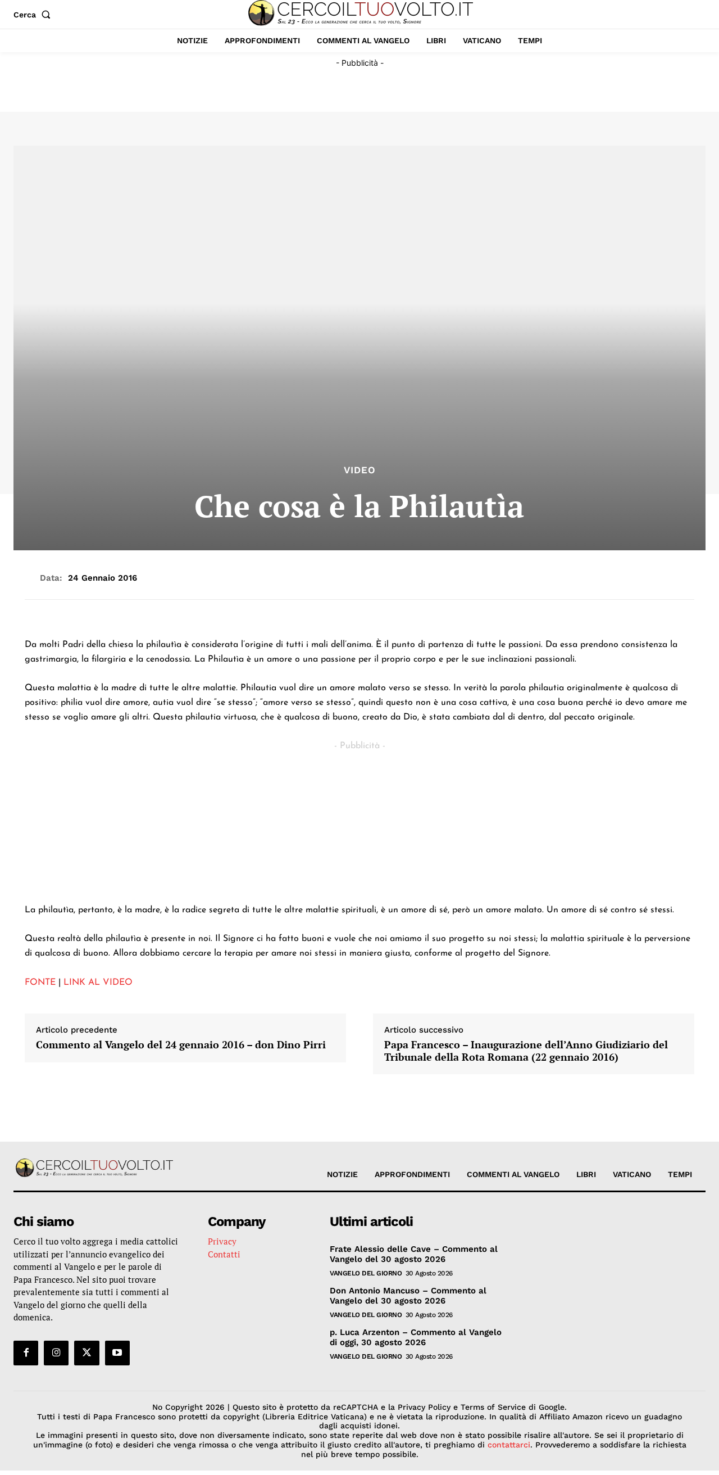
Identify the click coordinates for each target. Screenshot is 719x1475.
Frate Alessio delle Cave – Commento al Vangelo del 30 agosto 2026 (414, 1254)
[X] (86, 1353)
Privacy (222, 1241)
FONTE (40, 982)
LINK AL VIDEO (98, 982)
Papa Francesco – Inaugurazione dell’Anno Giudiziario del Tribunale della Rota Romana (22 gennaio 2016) (526, 1051)
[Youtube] (117, 1353)
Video (360, 470)
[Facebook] (25, 1353)
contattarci (509, 1444)
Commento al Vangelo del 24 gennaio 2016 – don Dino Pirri (181, 1045)
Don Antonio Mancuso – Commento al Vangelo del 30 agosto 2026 (408, 1296)
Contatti (224, 1254)
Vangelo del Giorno (366, 1273)
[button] (34, 14)
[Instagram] (56, 1353)
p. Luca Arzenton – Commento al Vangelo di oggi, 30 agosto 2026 (416, 1337)
